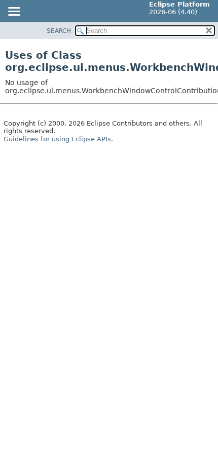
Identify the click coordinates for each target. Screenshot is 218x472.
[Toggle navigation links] (13, 12)
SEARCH (59, 30)
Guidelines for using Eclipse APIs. (58, 139)
